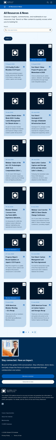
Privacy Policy (6, 435)
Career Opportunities (8, 413)
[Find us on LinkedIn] (3, 404)
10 (32, 332)
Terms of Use (17, 435)
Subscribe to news (28, 382)
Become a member (28, 376)
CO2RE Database (7, 424)
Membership (5, 420)
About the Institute (7, 416)
